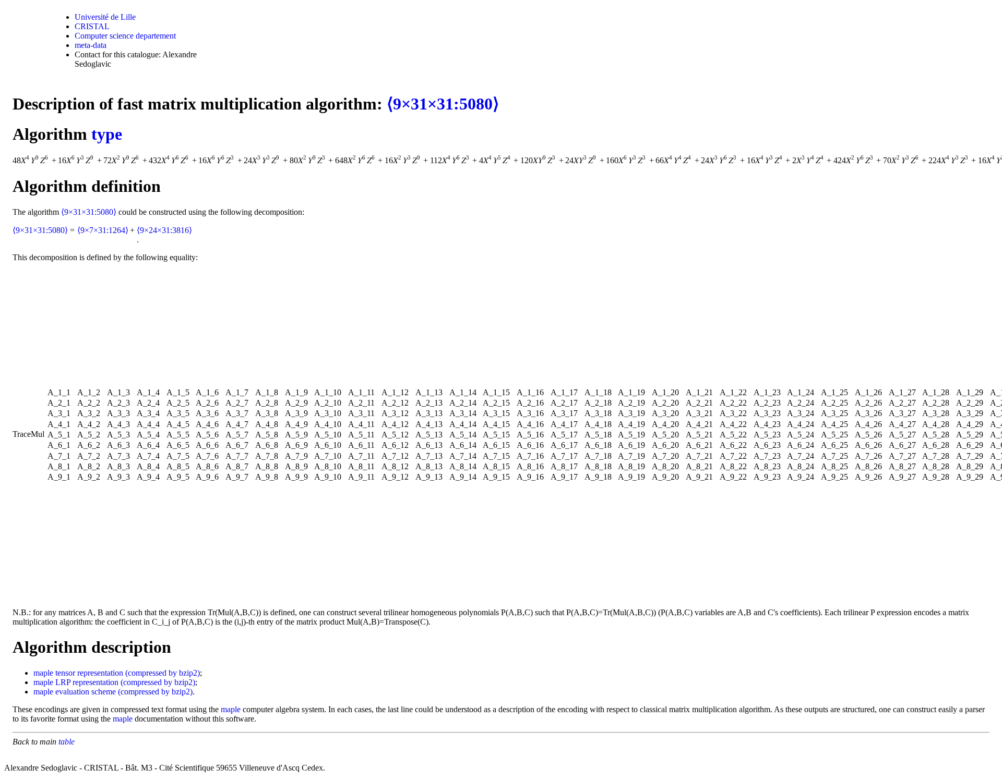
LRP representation (86, 682)
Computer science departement (125, 35)
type (106, 134)
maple (43, 672)
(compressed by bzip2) (162, 672)
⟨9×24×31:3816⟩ (164, 230)
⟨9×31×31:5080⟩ (443, 103)
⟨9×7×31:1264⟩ (102, 230)
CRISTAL (92, 26)
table (66, 741)
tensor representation (89, 672)
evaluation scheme (85, 691)
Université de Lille (105, 17)
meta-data (90, 45)
